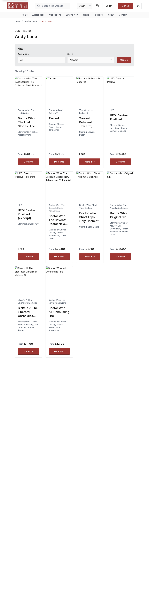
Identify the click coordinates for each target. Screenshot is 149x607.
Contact (123, 15)
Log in (109, 6)
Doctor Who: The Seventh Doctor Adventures (57, 208)
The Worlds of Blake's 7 (55, 111)
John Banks (93, 227)
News (86, 15)
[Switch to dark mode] (138, 6)
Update (124, 60)
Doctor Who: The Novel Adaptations (119, 206)
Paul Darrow (32, 321)
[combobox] (41, 60)
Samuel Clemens (118, 131)
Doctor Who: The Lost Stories (26, 111)
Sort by (70, 54)
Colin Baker (31, 132)
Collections (55, 15)
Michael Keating (25, 324)
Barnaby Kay (32, 224)
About (111, 15)
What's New (72, 15)
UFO (112, 110)
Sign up (125, 6)
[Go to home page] (17, 5)
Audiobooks (38, 15)
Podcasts (98, 15)
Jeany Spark (121, 128)
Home (25, 15)
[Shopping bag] (97, 6)
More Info (28, 161)
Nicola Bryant (24, 135)
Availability (23, 54)
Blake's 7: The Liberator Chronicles (27, 301)
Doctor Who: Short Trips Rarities (88, 206)
